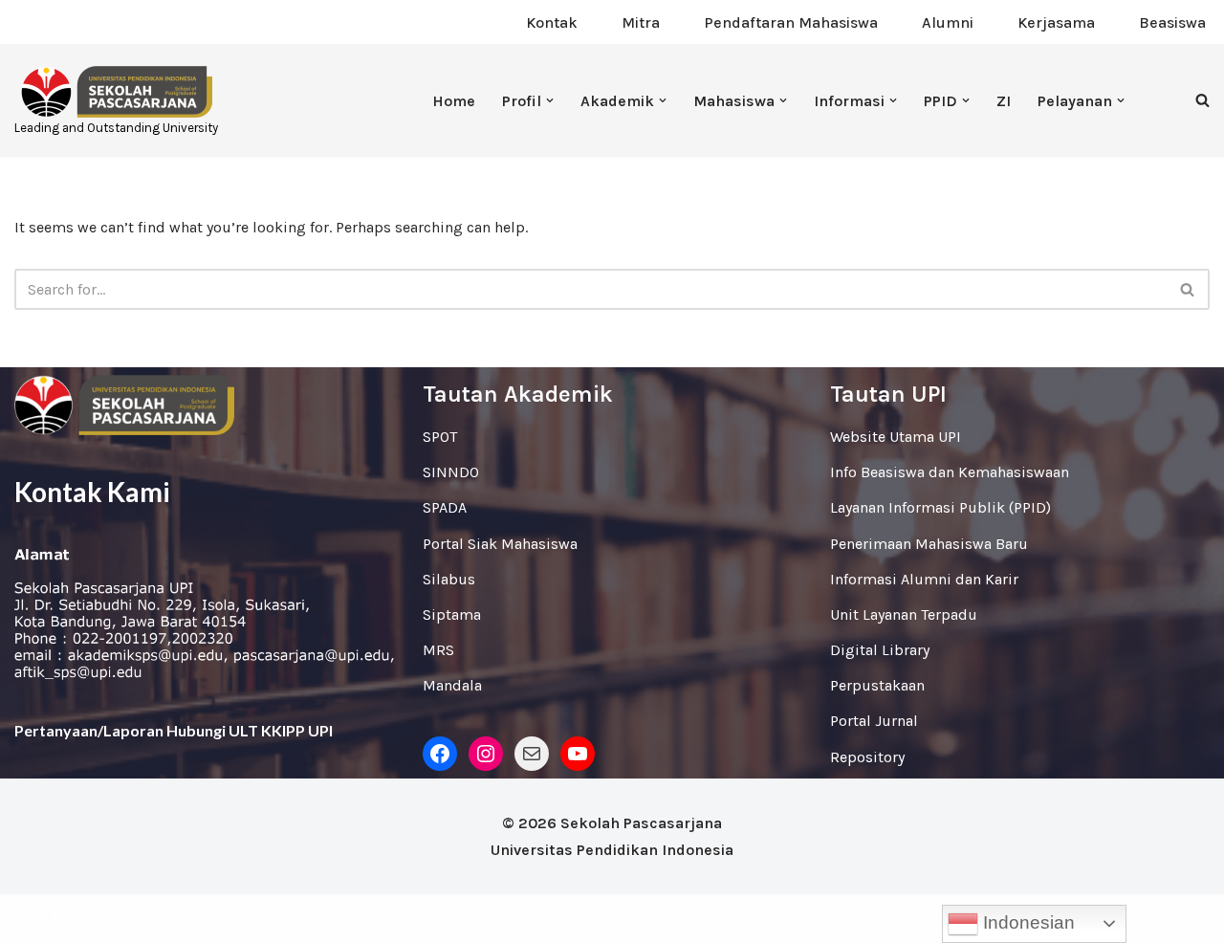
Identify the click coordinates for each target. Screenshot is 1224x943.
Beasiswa (1172, 22)
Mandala (452, 685)
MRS (438, 650)
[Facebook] (440, 753)
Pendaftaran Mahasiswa (791, 22)
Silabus (449, 579)
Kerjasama (1056, 22)
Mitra (641, 22)
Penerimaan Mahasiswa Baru (929, 544)
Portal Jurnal (874, 721)
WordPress (181, 919)
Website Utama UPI (895, 437)
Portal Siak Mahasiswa (500, 544)
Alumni (947, 22)
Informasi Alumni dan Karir (924, 579)
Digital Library (879, 650)
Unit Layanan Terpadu (903, 614)
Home (453, 101)
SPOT (440, 437)
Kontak (552, 22)
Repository (867, 757)
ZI (1003, 101)
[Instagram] (486, 753)
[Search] (1202, 100)
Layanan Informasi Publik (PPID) (940, 507)
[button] (550, 100)
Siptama (452, 614)
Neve (31, 919)
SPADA (445, 507)
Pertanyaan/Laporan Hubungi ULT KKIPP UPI (173, 730)
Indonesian (1026, 922)
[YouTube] (577, 753)
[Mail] (531, 753)
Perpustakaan (877, 685)
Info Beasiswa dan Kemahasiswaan (949, 472)
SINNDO (451, 472)
